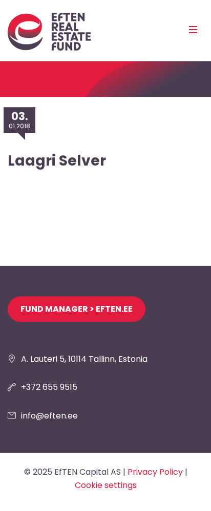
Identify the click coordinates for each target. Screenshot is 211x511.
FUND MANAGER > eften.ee (76, 309)
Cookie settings (106, 485)
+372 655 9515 (49, 387)
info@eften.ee (49, 416)
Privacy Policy (155, 472)
